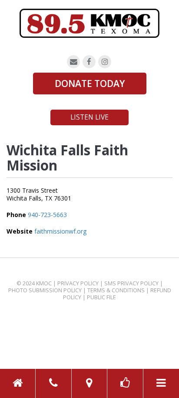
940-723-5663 (47, 215)
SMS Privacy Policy (131, 283)
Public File (101, 297)
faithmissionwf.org (60, 231)
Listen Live (89, 117)
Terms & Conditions (116, 290)
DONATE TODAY (90, 83)
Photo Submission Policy (45, 290)
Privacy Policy (78, 283)
